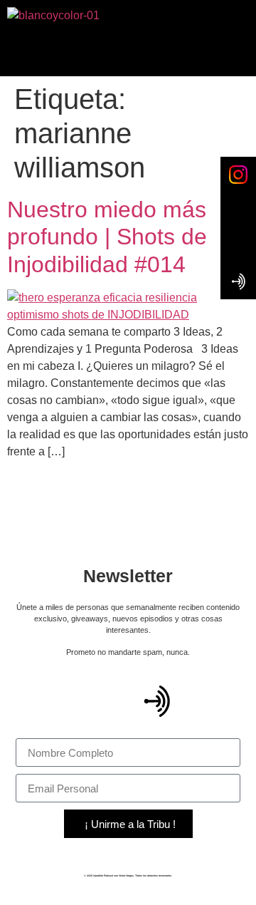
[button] (128, 50)
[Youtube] (44, 701)
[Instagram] (212, 701)
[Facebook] (100, 701)
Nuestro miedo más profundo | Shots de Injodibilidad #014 (107, 237)
